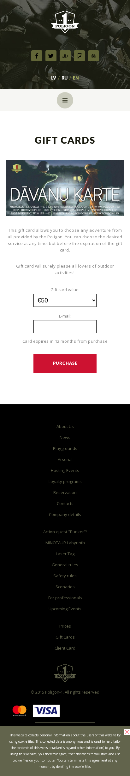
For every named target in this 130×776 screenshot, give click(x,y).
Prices (65, 626)
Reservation (65, 492)
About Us (65, 426)
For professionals (65, 598)
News (65, 437)
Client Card (65, 648)
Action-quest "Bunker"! (65, 532)
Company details (65, 514)
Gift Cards (65, 637)
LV (53, 78)
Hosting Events (65, 470)
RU (65, 78)
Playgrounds (65, 448)
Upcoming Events (65, 609)
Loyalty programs (65, 481)
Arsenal (65, 459)
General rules (65, 565)
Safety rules (65, 576)
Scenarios (65, 587)
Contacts (65, 503)
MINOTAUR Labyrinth (65, 543)
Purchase (65, 364)
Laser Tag (65, 554)
